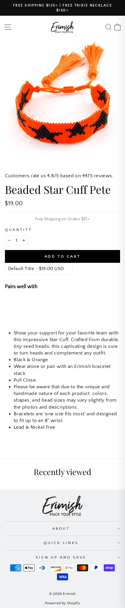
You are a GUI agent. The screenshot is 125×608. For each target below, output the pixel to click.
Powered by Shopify (62, 603)
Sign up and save (61, 557)
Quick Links (61, 543)
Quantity (18, 230)
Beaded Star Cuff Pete (60, 303)
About (61, 529)
